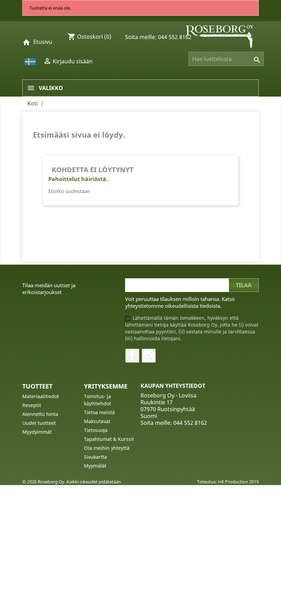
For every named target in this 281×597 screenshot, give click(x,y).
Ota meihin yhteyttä (107, 448)
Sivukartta (95, 457)
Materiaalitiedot (40, 396)
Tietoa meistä (99, 412)
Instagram (149, 356)
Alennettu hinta (40, 414)
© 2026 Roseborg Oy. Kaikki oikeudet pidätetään (71, 482)
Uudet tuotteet (39, 423)
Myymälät (95, 465)
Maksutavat (97, 421)
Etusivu (42, 42)
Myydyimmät (37, 432)
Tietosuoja (96, 430)
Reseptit (31, 405)
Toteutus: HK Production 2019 (228, 482)
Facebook (132, 356)
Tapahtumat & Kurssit (109, 439)
